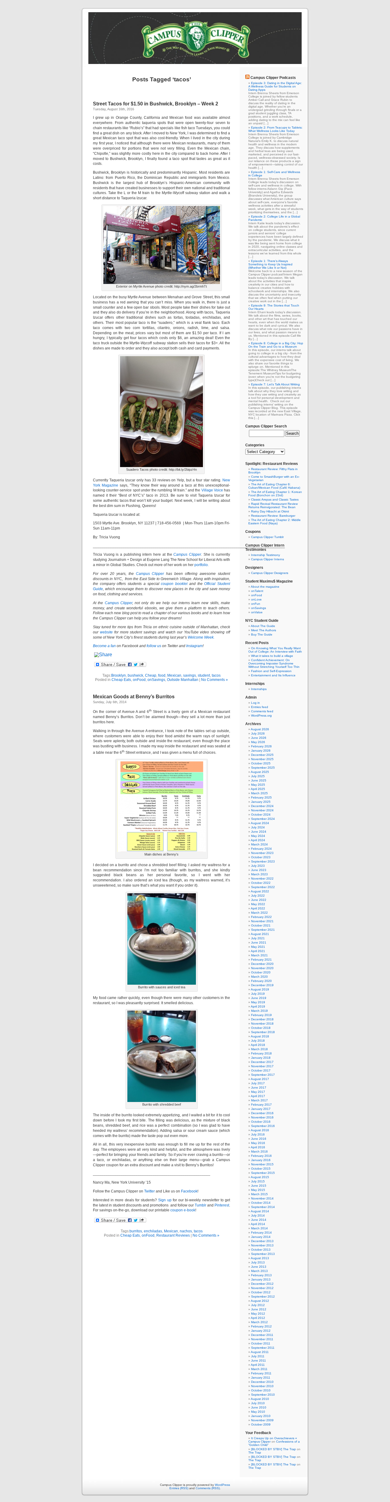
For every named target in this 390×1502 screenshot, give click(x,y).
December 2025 (262, 754)
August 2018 (260, 1036)
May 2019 (258, 1002)
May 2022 (258, 904)
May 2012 (258, 1313)
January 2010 (261, 1416)
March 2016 (259, 1151)
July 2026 (258, 733)
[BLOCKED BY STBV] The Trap (273, 1449)
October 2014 (261, 1202)
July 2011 (257, 1356)
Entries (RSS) (178, 1488)
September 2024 (263, 818)
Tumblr (200, 1205)
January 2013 (261, 1279)
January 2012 (261, 1330)
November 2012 (262, 1288)
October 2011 (260, 1343)
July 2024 (258, 827)
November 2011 (262, 1339)
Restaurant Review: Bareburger (273, 515)
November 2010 (262, 1386)
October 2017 (261, 1070)
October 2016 (261, 1121)
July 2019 (258, 993)
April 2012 (258, 1318)
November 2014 (262, 1198)
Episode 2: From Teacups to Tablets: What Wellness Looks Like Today (275, 129)
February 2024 (261, 848)
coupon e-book (182, 1210)
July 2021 (258, 938)
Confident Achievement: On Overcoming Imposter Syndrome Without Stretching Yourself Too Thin (274, 663)
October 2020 (261, 972)
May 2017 (258, 1091)
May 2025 (258, 784)
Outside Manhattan (182, 680)
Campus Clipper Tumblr (267, 537)
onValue (257, 612)
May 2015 (258, 1190)
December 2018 (262, 1019)
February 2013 (261, 1275)
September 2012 (263, 1296)
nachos (186, 1231)
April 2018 (258, 1045)
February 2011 (261, 1373)
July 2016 (258, 1134)
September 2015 (263, 1172)
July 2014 (258, 1215)
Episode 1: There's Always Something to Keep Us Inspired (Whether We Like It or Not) (270, 264)
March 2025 (259, 793)
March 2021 (259, 955)
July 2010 (258, 1403)
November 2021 (262, 921)
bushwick (135, 675)
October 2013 (261, 1249)
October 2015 (261, 1168)
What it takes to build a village (272, 655)
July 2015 (258, 1181)
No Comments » (214, 680)
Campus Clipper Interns (267, 559)
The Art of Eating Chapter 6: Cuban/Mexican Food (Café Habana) (274, 486)
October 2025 (261, 763)
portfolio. (201, 565)
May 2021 (258, 946)
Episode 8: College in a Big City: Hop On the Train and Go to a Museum (275, 345)
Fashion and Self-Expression (271, 671)
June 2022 (258, 900)
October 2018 (261, 1027)
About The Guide (263, 626)
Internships (259, 689)
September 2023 (263, 861)
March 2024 (259, 844)
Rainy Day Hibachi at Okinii (270, 511)
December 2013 (262, 1241)
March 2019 (259, 1010)
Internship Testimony (265, 555)
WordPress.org (261, 715)
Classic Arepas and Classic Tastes (275, 499)
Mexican (174, 675)
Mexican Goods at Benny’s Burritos (134, 696)
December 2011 (262, 1335)
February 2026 (261, 746)
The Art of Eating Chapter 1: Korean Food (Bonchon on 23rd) (275, 493)
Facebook (189, 1191)
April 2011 (258, 1364)
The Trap (254, 1452)
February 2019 (261, 1015)
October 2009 (261, 1424)
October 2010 (261, 1390)
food (161, 675)
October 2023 (261, 857)
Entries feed (259, 707)
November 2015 (262, 1164)
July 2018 (258, 1040)
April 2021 (258, 951)
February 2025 (261, 797)
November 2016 (262, 1117)
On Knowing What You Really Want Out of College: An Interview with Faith (275, 649)
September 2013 (263, 1254)
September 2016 (263, 1126)
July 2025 (258, 776)
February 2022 (261, 917)
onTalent (257, 591)
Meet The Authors (263, 630)
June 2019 (258, 998)
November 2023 (262, 853)
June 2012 (258, 1309)
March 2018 (259, 1049)
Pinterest (221, 1205)
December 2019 (262, 985)
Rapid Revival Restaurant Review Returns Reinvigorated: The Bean (273, 505)
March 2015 (259, 1194)
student (204, 675)
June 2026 (258, 737)
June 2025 (258, 780)
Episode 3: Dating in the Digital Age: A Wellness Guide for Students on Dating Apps (275, 86)
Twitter (149, 1191)
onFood (139, 680)
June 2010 (258, 1407)
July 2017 (258, 1083)
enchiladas (153, 1231)
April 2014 (258, 1224)
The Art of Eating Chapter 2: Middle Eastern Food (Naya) (274, 521)
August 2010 (260, 1399)
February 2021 (261, 959)
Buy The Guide (261, 634)
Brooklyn (118, 675)
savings (189, 675)
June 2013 (258, 1266)
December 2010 (262, 1381)
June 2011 (258, 1360)
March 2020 (259, 976)
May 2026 (258, 742)
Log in (255, 702)
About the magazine (265, 586)
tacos (216, 675)
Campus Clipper (187, 554)
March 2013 (259, 1271)
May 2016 (258, 1143)
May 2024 (258, 836)
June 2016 (258, 1138)
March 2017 (259, 1100)
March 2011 (259, 1369)
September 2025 (263, 767)
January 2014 (261, 1236)
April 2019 (258, 1006)
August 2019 (260, 989)
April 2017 (258, 1096)
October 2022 (261, 882)
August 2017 (260, 1079)
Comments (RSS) (208, 1488)
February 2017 (261, 1104)
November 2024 (262, 810)
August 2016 (260, 1130)
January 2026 (261, 750)
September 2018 (263, 1032)
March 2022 (259, 912)
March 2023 (259, 874)
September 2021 (263, 929)
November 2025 (262, 759)
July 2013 (258, 1262)
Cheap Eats (121, 680)
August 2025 (260, 772)
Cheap (150, 675)
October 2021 (261, 925)
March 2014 (259, 1228)
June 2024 (258, 831)
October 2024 (261, 814)
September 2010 (263, 1394)
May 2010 (258, 1411)
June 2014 (258, 1219)
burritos (135, 1231)
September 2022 (263, 887)
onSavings (156, 680)
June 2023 (258, 870)
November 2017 (262, 1066)
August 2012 (260, 1300)
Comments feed (262, 711)
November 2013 (262, 1245)
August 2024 (260, 823)
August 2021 (260, 934)
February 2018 (261, 1053)
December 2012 (262, 1283)
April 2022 (258, 908)
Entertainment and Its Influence (273, 675)
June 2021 (258, 942)
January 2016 (261, 1160)
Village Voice (212, 490)
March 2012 (259, 1322)
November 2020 (262, 968)
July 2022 (258, 895)
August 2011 (260, 1352)
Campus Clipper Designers (269, 573)
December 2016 (262, 1113)
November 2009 (262, 1420)
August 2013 (260, 1258)
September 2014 (263, 1207)
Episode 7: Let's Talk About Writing (275, 384)
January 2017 (261, 1109)
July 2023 (258, 865)
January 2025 (261, 801)
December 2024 (262, 806)
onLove (256, 599)
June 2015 (258, 1185)
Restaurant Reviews (173, 1235)
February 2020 (261, 981)
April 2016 (258, 1147)
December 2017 (262, 1062)
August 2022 (260, 891)
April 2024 (258, 840)
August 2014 (260, 1211)
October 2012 (261, 1292)
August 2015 (260, 1177)
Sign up (164, 1200)
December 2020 (262, 963)
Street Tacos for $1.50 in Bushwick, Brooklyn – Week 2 (155, 103)
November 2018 (262, 1023)
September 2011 (263, 1347)
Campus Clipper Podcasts (273, 78)
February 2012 (261, 1326)
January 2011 (260, 1377)
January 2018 (261, 1057)
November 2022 (262, 878)
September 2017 (263, 1074)
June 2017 (258, 1087)
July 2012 (258, 1305)
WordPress (222, 1484)
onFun (255, 603)
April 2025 (258, 789)
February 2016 (261, 1155)
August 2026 (260, 729)
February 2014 (261, 1232)
